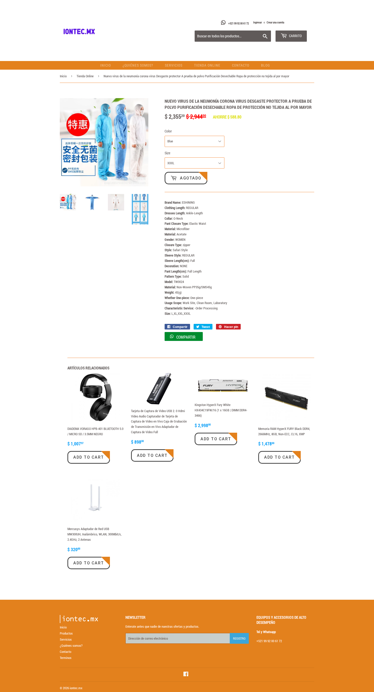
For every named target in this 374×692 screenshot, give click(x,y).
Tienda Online (207, 65)
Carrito (295, 35)
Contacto (240, 65)
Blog (265, 65)
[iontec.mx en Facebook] (186, 674)
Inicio (105, 65)
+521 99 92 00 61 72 (238, 23)
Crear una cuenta (275, 22)
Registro (239, 638)
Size (167, 153)
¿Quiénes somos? (138, 65)
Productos (66, 633)
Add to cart (88, 457)
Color (168, 131)
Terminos (65, 657)
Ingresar (257, 22)
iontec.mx (76, 688)
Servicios (173, 65)
